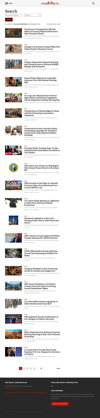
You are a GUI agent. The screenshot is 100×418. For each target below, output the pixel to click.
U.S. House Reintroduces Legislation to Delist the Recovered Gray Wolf (41, 302)
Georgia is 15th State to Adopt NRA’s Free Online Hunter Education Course (42, 48)
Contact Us (14, 411)
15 (41, 368)
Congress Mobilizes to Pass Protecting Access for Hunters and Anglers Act (40, 270)
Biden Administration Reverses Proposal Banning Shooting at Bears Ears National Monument (42, 334)
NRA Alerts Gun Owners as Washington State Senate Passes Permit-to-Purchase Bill (41, 168)
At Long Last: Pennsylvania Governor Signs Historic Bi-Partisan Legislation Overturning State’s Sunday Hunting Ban (42, 97)
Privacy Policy (8, 411)
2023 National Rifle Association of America (35, 411)
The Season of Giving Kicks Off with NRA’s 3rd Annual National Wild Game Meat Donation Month (41, 31)
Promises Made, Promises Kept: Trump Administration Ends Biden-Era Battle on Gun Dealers (42, 150)
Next (58, 368)
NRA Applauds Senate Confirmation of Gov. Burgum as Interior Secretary (41, 318)
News (25, 44)
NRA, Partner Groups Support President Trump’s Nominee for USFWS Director (42, 237)
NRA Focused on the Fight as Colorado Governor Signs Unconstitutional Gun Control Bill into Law (41, 185)
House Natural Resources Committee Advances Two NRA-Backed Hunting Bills (40, 80)
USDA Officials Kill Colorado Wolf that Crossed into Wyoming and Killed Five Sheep (41, 253)
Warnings (19, 411)
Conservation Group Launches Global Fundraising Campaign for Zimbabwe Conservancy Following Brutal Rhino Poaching (40, 131)
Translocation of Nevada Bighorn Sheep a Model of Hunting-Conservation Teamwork (41, 113)
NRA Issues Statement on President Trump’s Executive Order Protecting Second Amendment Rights (40, 286)
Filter (9, 19)
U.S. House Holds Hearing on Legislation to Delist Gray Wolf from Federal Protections (41, 203)
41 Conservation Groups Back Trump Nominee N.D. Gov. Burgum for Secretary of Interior (42, 352)
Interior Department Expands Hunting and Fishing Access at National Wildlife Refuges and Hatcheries (41, 64)
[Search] (93, 3)
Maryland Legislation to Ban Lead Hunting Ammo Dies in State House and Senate (41, 220)
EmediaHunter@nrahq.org (12, 388)
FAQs (24, 411)
